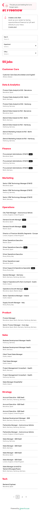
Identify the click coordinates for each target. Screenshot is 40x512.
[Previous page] (13, 497)
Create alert (12, 27)
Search (6, 37)
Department (7, 44)
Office (5, 51)
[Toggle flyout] (36, 46)
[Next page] (26, 497)
